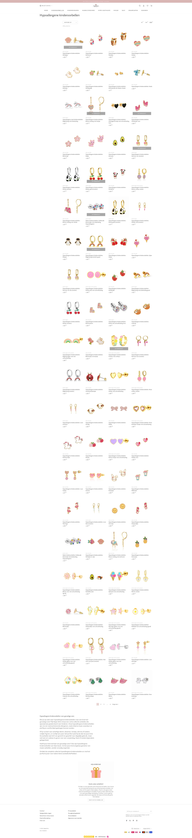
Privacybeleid (72, 811)
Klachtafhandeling (45, 818)
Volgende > (115, 704)
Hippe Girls (46, 828)
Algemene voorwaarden (75, 818)
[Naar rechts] (151, 1)
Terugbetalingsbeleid (74, 813)
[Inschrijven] (151, 811)
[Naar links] (41, 1)
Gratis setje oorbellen (96, 800)
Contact (42, 811)
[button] (140, 5)
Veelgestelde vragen (45, 813)
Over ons (42, 820)
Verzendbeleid (72, 815)
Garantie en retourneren (47, 815)
